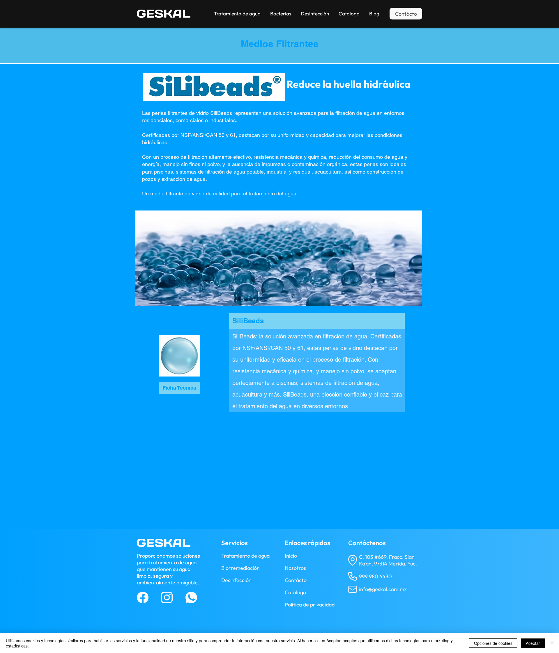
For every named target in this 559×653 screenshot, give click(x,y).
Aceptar (533, 643)
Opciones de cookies (493, 643)
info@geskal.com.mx (383, 589)
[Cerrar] (552, 643)
